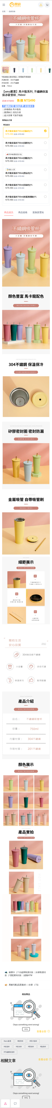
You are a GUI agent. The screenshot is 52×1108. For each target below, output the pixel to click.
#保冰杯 (18, 1047)
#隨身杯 (43, 1047)
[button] (41, 5)
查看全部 (42, 1031)
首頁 (3, 11)
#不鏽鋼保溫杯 (9, 1052)
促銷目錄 (12, 11)
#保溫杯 (6, 1047)
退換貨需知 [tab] (38, 212)
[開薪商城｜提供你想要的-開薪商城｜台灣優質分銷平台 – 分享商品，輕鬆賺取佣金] (15, 4)
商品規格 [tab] (22, 212)
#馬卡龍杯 (33, 1041)
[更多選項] (4, 5)
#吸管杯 (20, 1041)
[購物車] (47, 5)
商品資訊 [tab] (8, 212)
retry (26, 1029)
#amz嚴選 (7, 1041)
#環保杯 (31, 1047)
